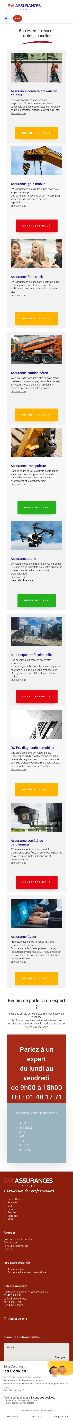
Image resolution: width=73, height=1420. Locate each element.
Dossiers (9, 1249)
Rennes (12, 1212)
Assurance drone (17, 1269)
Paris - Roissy (15, 1199)
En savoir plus (18, 113)
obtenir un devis (36, 133)
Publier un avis (17, 1318)
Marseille (13, 1215)
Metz (10, 1219)
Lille (10, 1205)
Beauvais (13, 1202)
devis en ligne (36, 507)
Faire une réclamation (16, 1245)
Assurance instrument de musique (27, 1272)
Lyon (10, 1209)
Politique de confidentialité (18, 1239)
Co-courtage (10, 1242)
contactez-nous (36, 225)
